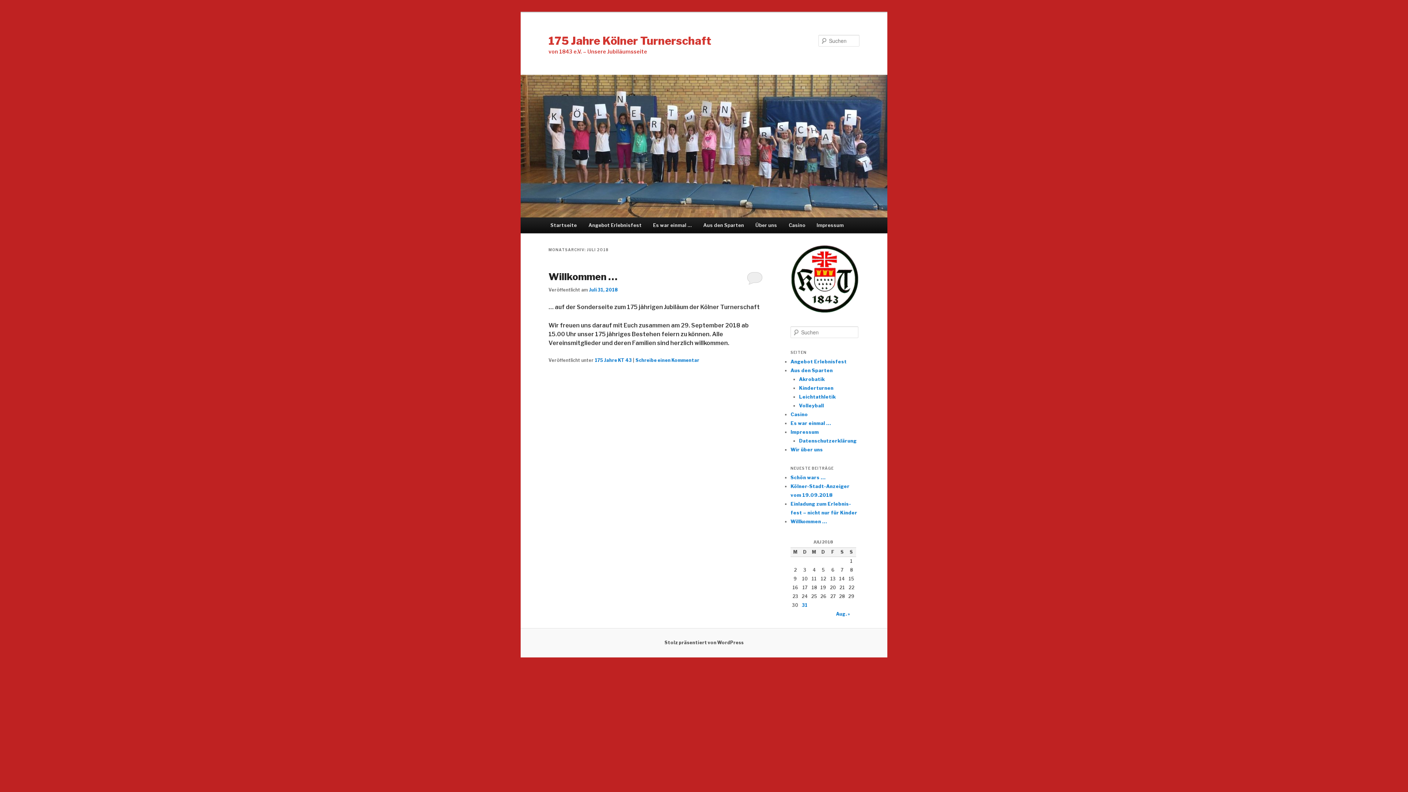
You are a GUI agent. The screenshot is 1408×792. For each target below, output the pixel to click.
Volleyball (811, 405)
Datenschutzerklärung (828, 441)
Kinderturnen (816, 388)
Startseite (563, 225)
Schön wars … (808, 477)
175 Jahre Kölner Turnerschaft (630, 40)
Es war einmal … (672, 225)
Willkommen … (583, 276)
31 (804, 605)
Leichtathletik (817, 397)
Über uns (766, 225)
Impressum (830, 225)
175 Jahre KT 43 (613, 360)
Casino (797, 225)
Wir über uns (807, 449)
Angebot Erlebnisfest (615, 225)
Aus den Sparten (723, 225)
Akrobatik (812, 379)
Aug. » (843, 614)
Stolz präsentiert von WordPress (704, 642)
